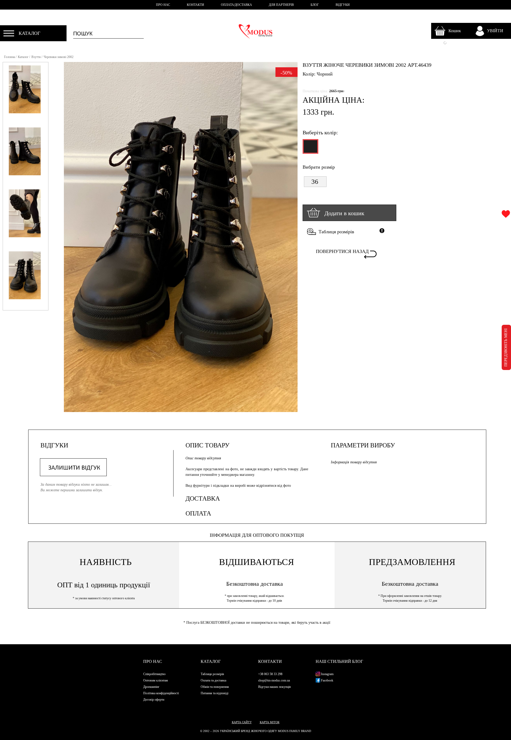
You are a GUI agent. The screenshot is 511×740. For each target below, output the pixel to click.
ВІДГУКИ (343, 5)
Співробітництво (154, 674)
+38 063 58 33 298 (270, 674)
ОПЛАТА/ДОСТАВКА (236, 5)
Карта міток (269, 722)
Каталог (23, 57)
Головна (9, 57)
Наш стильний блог (339, 661)
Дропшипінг (151, 687)
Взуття (36, 57)
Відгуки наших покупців (274, 687)
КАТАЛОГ (29, 33)
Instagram (326, 674)
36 (314, 181)
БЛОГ (315, 5)
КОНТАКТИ (195, 5)
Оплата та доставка (213, 680)
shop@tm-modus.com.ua (274, 680)
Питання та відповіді (214, 693)
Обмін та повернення (215, 687)
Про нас (152, 661)
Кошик (454, 30)
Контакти (270, 661)
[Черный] (310, 148)
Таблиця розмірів (336, 231)
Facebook (326, 680)
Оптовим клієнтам (155, 680)
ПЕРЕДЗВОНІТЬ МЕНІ (506, 347)
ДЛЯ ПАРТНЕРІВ (281, 5)
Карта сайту (242, 722)
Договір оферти (153, 699)
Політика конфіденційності (161, 693)
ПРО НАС (163, 5)
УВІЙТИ (495, 30)
